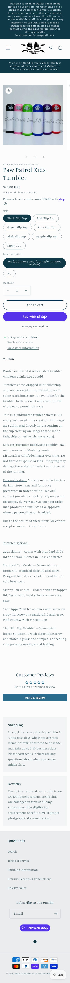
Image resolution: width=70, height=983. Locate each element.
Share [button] (11, 358)
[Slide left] (26, 157)
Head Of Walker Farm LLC (28, 973)
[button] (8, 47)
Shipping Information (23, 869)
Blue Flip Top (47, 227)
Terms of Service (19, 860)
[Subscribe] (55, 913)
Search (12, 851)
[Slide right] (43, 157)
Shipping (7, 192)
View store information (23, 347)
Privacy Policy (17, 887)
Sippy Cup (14, 245)
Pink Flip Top (16, 236)
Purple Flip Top (47, 236)
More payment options (35, 326)
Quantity (8, 282)
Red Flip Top (45, 218)
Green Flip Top (17, 227)
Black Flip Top (17, 218)
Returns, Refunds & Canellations (29, 878)
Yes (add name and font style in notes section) (34, 263)
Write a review (35, 697)
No (9, 273)
